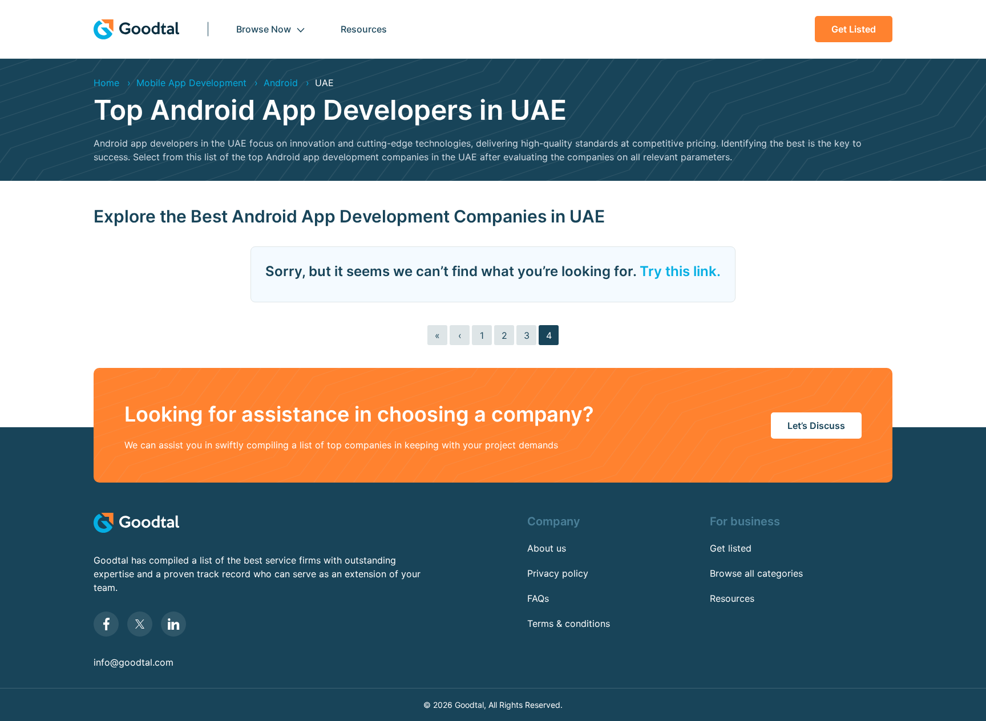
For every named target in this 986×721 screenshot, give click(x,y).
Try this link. (680, 271)
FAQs (538, 598)
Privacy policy (557, 573)
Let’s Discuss (816, 425)
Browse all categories (756, 573)
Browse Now (263, 29)
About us (546, 548)
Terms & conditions (568, 623)
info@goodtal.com (133, 662)
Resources (364, 29)
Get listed (853, 29)
